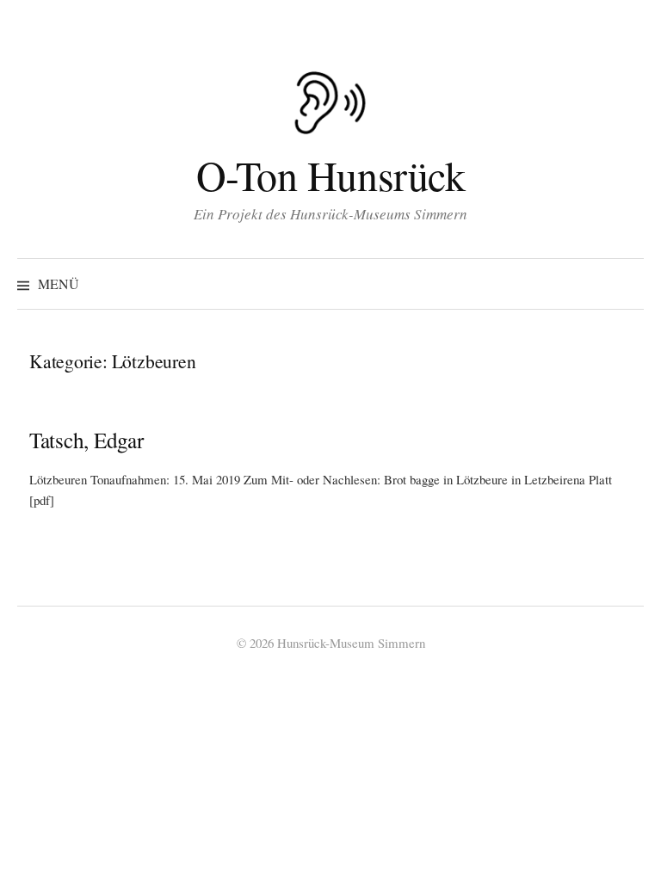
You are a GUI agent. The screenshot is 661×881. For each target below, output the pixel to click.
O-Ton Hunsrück (330, 174)
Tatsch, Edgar (86, 439)
